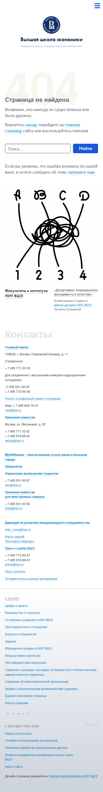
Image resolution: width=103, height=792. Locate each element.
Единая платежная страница (25, 695)
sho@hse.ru (13, 485)
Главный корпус (17, 347)
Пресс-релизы (15, 571)
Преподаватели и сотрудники (26, 627)
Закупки (10, 641)
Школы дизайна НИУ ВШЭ (73, 305)
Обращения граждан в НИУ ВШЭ (28, 648)
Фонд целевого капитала (22, 655)
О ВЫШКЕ (12, 598)
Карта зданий (14, 536)
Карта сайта (13, 766)
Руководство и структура (22, 612)
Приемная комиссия (20, 417)
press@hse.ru (14, 564)
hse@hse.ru (13, 410)
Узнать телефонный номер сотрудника (33, 398)
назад (31, 125)
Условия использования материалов (31, 578)
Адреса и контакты (18, 733)
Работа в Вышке (16, 703)
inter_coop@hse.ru (18, 529)
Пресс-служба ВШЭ (20, 548)
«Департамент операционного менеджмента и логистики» (76, 292)
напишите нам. (82, 172)
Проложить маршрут (19, 541)
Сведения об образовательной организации (36, 681)
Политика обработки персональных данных (36, 747)
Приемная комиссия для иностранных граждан (24, 494)
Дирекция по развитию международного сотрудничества (47, 522)
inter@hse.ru (13, 508)
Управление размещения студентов (31, 473)
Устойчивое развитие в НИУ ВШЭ (29, 620)
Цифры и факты (16, 605)
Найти (85, 148)
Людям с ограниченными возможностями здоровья (41, 688)
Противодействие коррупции (25, 662)
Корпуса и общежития (20, 634)
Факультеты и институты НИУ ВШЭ (26, 293)
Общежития (13, 466)
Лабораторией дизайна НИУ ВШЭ (73, 776)
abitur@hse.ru (14, 440)
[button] (8, 712)
